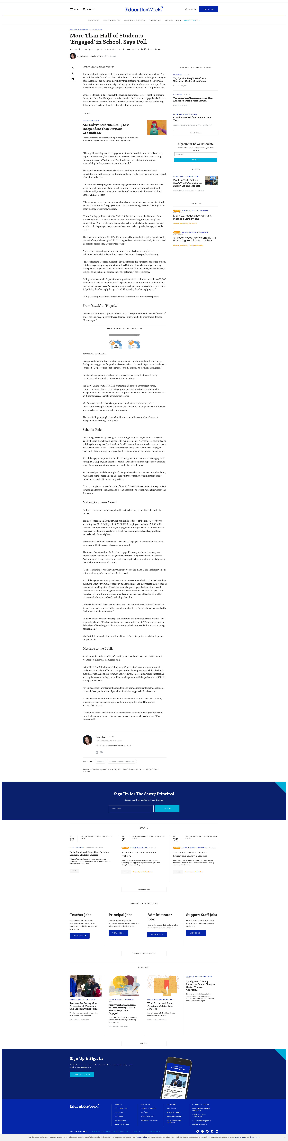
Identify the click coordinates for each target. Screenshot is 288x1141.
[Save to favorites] (72, 73)
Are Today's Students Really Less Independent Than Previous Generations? (106, 129)
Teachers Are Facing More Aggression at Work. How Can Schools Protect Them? (84, 1006)
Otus (201, 872)
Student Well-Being (91, 121)
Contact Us (145, 1104)
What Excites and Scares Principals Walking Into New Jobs (160, 1006)
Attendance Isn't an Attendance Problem (139, 854)
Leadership (94, 20)
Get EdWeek (171, 1104)
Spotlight (190, 978)
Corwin (150, 872)
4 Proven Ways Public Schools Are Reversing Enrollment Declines (194, 239)
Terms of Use (138, 1131)
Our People (119, 1116)
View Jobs (79, 936)
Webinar (152, 848)
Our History (119, 1112)
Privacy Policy (153, 1131)
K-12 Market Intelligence (201, 1121)
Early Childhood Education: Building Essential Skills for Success (89, 853)
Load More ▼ (144, 1043)
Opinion (169, 20)
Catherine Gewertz (180, 125)
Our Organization (121, 1108)
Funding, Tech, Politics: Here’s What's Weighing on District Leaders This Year (187, 183)
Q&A (110, 1001)
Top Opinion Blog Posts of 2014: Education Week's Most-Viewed (190, 80)
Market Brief (191, 20)
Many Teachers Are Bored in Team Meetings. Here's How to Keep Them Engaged (122, 1009)
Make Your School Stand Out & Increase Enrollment (192, 217)
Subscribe (209, 9)
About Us (118, 1104)
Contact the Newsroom (149, 1120)
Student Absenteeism (138, 848)
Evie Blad (84, 56)
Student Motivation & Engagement (121, 761)
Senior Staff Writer (102, 741)
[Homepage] (144, 9)
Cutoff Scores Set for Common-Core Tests (192, 119)
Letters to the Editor (148, 1108)
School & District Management (86, 30)
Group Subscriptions (173, 1116)
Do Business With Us (200, 1104)
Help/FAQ (144, 1112)
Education (177, 75)
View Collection (195, 133)
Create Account (82, 1074)
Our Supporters (120, 1120)
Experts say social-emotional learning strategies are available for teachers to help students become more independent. (110, 139)
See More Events (144, 889)
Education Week (116, 741)
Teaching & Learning (134, 20)
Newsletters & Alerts (173, 1112)
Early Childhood (77, 847)
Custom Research (199, 1124)
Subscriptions (171, 1108)
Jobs (178, 20)
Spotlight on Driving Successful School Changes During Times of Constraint (200, 985)
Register (74, 870)
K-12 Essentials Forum (94, 847)
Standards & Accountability (185, 114)
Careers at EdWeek (122, 1124)
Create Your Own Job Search (143, 953)
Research (100, 761)
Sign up (167, 809)
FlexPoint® (193, 223)
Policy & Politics (112, 20)
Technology (155, 20)
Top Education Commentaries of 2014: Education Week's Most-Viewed (193, 99)
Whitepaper (178, 212)
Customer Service (147, 1116)
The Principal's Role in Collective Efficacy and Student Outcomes (190, 854)
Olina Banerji (177, 190)
